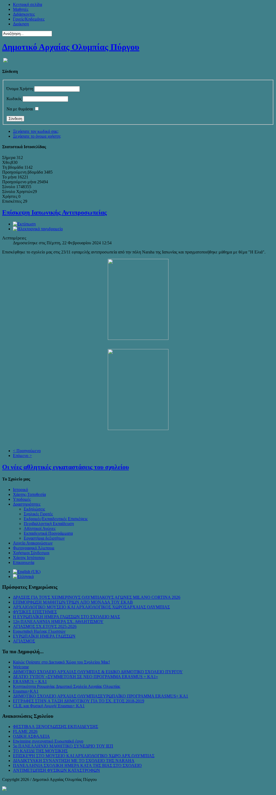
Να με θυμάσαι (19, 109)
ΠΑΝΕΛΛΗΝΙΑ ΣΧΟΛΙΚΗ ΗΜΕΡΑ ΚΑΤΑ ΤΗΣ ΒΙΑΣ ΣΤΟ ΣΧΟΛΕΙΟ (77, 765)
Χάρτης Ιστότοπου (29, 557)
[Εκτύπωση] (24, 224)
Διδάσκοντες (24, 14)
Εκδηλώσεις (34, 509)
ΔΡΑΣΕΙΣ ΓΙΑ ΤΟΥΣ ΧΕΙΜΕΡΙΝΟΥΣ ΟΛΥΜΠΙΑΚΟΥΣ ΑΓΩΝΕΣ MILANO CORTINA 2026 (96, 597)
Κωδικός (14, 98)
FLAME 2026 (25, 731)
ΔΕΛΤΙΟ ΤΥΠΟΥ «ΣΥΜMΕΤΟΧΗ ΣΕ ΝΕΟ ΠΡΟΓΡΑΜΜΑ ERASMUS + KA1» (85, 676)
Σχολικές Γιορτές (38, 514)
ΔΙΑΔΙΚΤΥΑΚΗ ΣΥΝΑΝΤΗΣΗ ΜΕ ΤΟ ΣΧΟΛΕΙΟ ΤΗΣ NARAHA (73, 760)
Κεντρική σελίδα (27, 4)
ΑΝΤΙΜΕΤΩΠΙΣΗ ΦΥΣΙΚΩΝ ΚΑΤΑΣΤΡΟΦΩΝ (56, 770)
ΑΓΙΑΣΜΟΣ (24, 641)
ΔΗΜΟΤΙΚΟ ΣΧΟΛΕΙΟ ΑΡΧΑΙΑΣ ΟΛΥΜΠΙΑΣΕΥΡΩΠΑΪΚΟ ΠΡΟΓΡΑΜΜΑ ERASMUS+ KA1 (100, 696)
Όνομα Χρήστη (19, 88)
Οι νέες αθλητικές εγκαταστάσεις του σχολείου (65, 467)
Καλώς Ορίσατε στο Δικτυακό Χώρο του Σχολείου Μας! (61, 662)
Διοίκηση (21, 24)
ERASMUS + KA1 (30, 681)
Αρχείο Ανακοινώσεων (33, 543)
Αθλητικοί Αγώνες (40, 528)
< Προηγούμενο (27, 450)
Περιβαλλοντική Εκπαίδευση (49, 523)
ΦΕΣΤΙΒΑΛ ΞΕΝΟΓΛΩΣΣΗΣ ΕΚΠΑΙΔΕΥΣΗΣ (55, 726)
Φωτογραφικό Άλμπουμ (33, 548)
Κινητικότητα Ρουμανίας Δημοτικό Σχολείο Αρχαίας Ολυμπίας (66, 686)
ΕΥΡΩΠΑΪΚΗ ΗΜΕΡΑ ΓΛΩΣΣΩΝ (44, 636)
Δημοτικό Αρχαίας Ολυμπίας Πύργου (70, 47)
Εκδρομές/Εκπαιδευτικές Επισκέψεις (56, 518)
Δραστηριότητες (26, 504)
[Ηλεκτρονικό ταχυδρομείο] (38, 228)
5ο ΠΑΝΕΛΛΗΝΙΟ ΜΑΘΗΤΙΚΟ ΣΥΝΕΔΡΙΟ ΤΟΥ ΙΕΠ (63, 746)
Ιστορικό (20, 489)
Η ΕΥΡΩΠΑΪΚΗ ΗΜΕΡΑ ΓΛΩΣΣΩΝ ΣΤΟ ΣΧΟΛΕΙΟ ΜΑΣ (66, 616)
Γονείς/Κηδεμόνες (28, 19)
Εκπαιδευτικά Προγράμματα (48, 533)
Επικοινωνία (23, 562)
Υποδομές (22, 499)
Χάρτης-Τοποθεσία (29, 494)
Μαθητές (20, 9)
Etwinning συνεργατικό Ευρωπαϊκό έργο (48, 741)
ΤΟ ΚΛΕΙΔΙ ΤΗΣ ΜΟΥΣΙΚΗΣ (40, 751)
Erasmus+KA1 (26, 691)
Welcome (21, 667)
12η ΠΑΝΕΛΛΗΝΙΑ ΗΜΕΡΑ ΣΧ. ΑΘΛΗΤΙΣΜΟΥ (58, 621)
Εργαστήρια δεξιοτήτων (44, 538)
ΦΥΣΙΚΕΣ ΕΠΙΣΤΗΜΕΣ (35, 612)
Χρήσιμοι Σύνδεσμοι (31, 552)
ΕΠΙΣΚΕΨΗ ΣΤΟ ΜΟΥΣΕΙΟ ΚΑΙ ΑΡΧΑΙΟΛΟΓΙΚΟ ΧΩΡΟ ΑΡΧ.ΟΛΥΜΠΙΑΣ (83, 755)
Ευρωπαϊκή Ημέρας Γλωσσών (39, 631)
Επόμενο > (22, 455)
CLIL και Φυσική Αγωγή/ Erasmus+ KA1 (49, 705)
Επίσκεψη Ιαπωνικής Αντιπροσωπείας (54, 212)
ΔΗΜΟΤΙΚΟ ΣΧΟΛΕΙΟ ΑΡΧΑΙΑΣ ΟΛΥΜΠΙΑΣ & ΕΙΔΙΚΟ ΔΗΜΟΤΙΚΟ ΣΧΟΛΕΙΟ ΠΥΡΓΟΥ (98, 671)
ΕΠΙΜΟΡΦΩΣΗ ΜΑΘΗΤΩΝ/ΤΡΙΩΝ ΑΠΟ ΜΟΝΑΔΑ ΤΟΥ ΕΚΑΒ (73, 602)
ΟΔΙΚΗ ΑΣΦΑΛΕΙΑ (31, 736)
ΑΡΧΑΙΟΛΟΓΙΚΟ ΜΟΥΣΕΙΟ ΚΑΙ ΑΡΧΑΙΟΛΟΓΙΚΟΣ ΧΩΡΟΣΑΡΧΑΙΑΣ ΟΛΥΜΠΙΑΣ (91, 607)
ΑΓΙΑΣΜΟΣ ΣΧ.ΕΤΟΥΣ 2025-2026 (45, 626)
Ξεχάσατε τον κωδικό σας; (35, 131)
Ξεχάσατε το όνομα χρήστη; (37, 136)
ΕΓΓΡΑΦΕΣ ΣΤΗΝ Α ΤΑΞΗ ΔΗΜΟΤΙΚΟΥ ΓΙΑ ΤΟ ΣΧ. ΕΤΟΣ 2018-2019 (78, 701)
